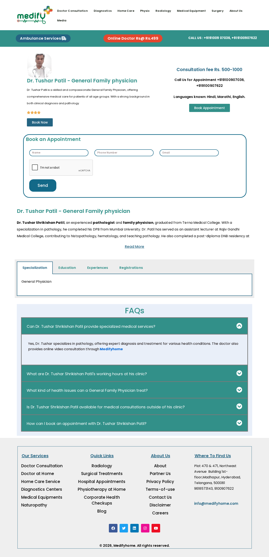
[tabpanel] (134, 285)
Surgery (218, 11)
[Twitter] (124, 528)
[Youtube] (156, 528)
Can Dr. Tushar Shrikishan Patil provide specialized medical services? (91, 326)
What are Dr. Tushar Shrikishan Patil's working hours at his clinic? (87, 373)
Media (62, 20)
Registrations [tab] (131, 267)
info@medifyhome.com (216, 503)
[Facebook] (113, 528)
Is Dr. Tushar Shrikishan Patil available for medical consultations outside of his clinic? (106, 407)
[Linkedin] (134, 528)
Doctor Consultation (72, 11)
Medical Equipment (191, 11)
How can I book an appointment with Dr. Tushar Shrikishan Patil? (86, 423)
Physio (145, 11)
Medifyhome (111, 349)
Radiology (163, 11)
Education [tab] (67, 267)
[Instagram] (145, 528)
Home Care (125, 11)
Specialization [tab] (34, 267)
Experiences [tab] (97, 267)
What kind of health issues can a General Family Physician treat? (87, 390)
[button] (134, 326)
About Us (236, 11)
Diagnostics (103, 11)
